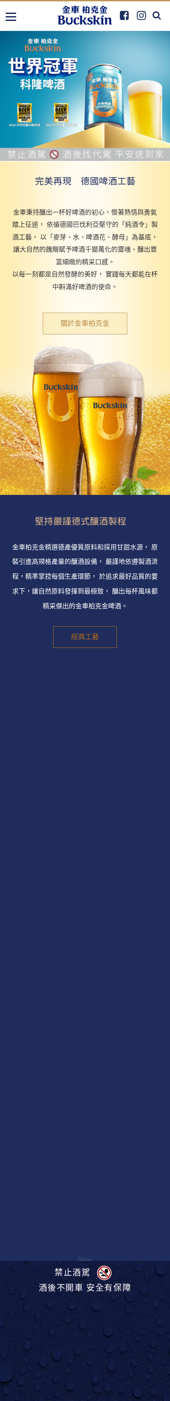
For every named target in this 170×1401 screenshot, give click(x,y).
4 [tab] (99, 147)
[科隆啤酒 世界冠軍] (85, 96)
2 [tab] (79, 148)
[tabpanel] (85, 96)
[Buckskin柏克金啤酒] (85, 15)
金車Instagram (141, 15)
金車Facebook (124, 15)
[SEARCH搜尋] (157, 15)
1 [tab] (69, 148)
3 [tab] (89, 148)
